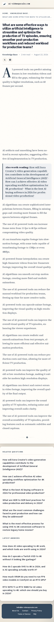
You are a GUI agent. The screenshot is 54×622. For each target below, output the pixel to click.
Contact (25, 611)
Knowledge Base (19, 13)
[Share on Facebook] (10, 60)
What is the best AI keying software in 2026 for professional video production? (25, 192)
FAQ (34, 614)
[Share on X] (4, 60)
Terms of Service (24, 614)
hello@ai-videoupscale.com (27, 607)
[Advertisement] (27, 118)
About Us (15, 611)
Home (5, 13)
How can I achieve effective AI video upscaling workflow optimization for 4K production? (26, 185)
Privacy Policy (36, 611)
